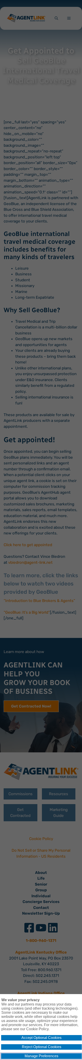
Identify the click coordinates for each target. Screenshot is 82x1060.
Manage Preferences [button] (41, 1056)
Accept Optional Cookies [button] (41, 1038)
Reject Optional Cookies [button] (41, 1047)
